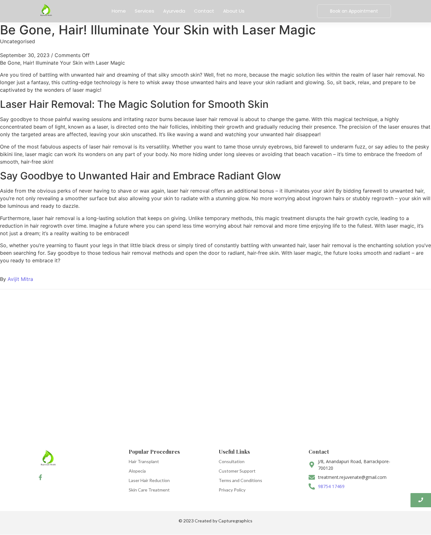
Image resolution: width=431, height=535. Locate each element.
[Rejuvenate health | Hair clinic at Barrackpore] (46, 10)
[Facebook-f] (40, 477)
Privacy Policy (232, 489)
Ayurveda (174, 11)
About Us (234, 11)
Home (119, 11)
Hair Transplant (144, 461)
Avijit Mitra (20, 279)
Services (144, 11)
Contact (204, 11)
